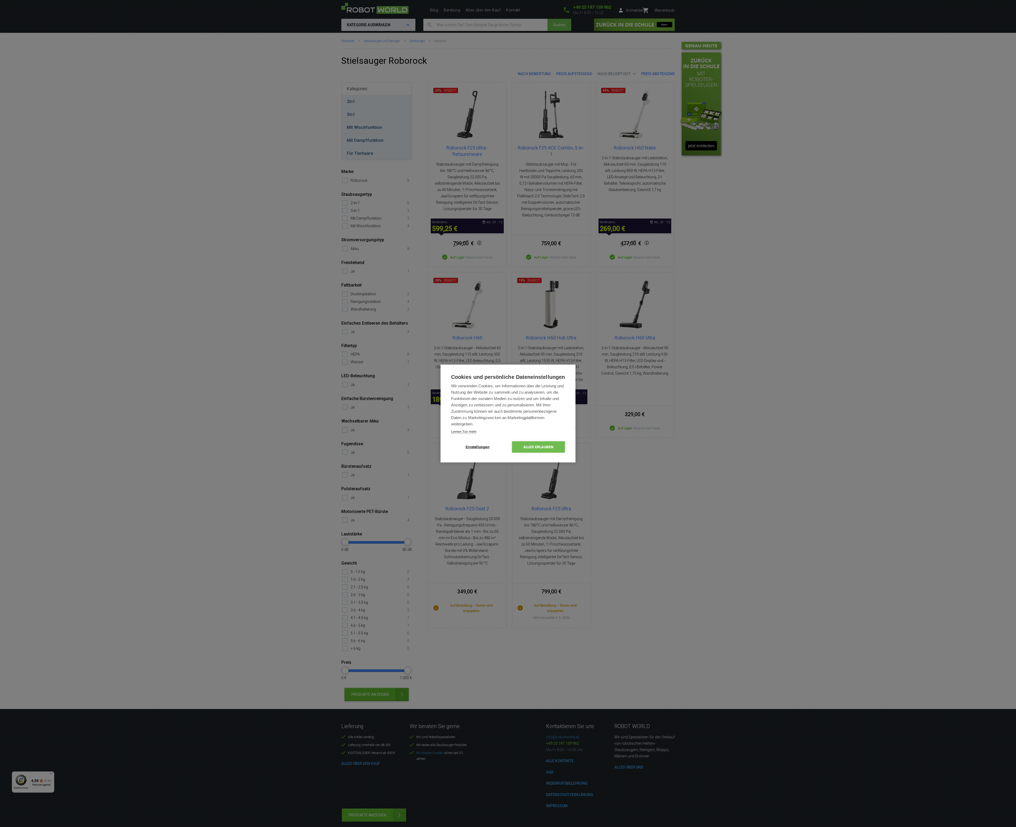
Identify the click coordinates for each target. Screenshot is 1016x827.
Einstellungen (477, 447)
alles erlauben (538, 447)
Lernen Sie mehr (464, 432)
